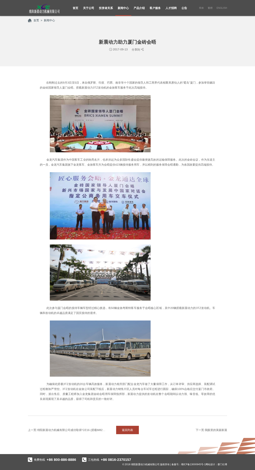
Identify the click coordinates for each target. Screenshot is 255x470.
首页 (75, 8)
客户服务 (155, 8)
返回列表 (127, 430)
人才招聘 (171, 8)
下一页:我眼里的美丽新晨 (211, 430)
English (222, 8)
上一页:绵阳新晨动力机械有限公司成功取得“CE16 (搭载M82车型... (68, 430)
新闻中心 (123, 8)
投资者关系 (106, 8)
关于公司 (88, 8)
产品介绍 (139, 8)
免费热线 (55, 459)
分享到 (136, 49)
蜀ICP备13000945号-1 (193, 464)
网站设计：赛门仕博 (216, 464)
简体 (201, 8)
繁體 (210, 8)
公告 (184, 8)
